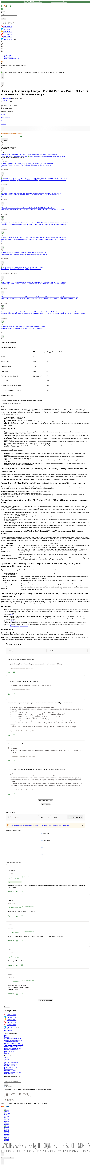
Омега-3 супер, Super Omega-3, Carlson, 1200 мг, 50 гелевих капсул (21, 269)
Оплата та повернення (11, 1062)
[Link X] (13, 1100)
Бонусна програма (9, 1065)
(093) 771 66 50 (7, 32)
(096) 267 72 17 (7, 29)
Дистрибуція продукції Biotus (13, 1040)
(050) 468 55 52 (7, 34)
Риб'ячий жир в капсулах (11, 58)
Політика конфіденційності (12, 1048)
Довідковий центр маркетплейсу (14, 1045)
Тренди (6, 1053)
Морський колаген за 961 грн (59, 2)
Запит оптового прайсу (11, 1041)
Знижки (6, 1059)
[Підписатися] (6, 1084)
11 (1, 211)
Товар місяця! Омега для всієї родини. (45, 154)
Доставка (7, 1061)
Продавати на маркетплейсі (12, 1043)
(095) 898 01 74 (7, 27)
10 (1, 181)
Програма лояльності (10, 1064)
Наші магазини (8, 1073)
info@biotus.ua (8, 1029)
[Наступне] (2, 77)
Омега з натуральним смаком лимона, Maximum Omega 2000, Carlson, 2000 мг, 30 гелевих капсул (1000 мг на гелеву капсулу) (39, 298)
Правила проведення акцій (12, 1046)
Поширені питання (10, 1070)
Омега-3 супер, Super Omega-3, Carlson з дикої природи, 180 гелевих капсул (24, 254)
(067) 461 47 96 (7, 39)
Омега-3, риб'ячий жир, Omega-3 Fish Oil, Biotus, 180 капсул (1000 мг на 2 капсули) (26, 165)
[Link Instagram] (8, 1100)
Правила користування (11, 1049)
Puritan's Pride (7, 98)
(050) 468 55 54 (7, 37)
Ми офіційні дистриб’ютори (12, 1038)
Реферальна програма (10, 1067)
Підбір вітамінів (9, 1051)
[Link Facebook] (5, 1100)
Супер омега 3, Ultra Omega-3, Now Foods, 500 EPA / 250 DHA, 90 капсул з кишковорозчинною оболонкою (33, 180)
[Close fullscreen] (2, 83)
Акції (6, 1057)
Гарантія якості (8, 1069)
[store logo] (6, 7)
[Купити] (2, 173)
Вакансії (6, 1037)
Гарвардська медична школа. (19, 626)
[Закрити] (2, 1154)
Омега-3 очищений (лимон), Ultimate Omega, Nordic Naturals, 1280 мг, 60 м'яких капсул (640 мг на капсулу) (33, 239)
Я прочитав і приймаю (7, 1158)
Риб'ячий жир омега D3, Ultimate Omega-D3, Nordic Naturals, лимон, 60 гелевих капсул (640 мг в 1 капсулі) (33, 283)
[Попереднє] (2, 74)
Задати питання (45, 804)
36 (1, 166)
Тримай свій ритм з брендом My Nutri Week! (14, 156)
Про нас (6, 1035)
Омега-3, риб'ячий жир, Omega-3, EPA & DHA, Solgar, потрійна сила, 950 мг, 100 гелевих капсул (30, 194)
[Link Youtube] (10, 1100)
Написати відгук (77, 817)
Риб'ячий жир (8, 57)
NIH (11, 614)
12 (1, 241)
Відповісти (11, 891)
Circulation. (13, 621)
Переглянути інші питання (45, 800)
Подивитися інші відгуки (45, 1000)
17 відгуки (4, 100)
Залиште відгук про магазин (12, 1072)
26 (1, 196)
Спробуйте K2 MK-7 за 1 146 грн (33, 2)
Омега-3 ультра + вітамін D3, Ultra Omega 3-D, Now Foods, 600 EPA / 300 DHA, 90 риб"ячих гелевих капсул (33, 209)
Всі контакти (8, 1030)
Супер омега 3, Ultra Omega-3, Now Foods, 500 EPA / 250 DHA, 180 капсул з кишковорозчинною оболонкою (33, 224)
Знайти (3, 19)
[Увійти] (2, 42)
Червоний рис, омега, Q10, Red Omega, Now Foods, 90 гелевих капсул (22, 328)
